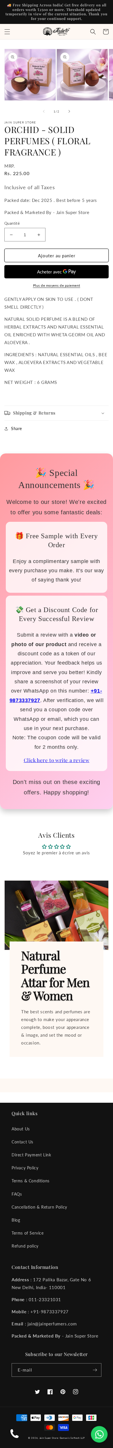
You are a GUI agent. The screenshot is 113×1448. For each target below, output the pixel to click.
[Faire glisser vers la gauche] (43, 111)
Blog (16, 1220)
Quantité (12, 223)
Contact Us (22, 1141)
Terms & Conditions (31, 1180)
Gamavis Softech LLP (72, 1437)
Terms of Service (28, 1233)
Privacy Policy (25, 1167)
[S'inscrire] (94, 1370)
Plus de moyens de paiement (56, 285)
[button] (7, 31)
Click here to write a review (57, 760)
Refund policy (25, 1245)
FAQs (17, 1194)
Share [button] (16, 428)
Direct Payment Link (31, 1154)
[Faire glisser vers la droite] (69, 111)
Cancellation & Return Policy (39, 1207)
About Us (21, 1128)
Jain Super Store (49, 1437)
